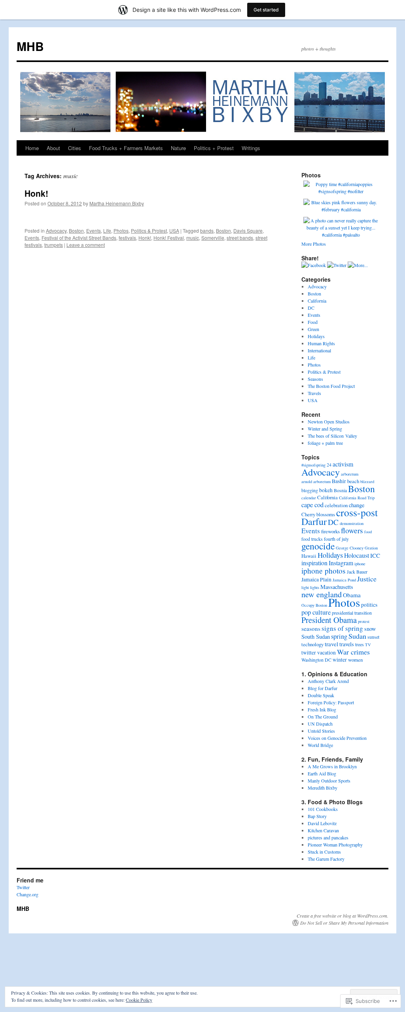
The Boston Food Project (331, 386)
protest (363, 621)
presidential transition (352, 612)
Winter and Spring (325, 428)
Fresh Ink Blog (322, 709)
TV (368, 644)
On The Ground (323, 716)
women (355, 659)
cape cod (312, 504)
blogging (309, 490)
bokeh (326, 490)
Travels (314, 393)
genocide (318, 546)
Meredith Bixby (322, 787)
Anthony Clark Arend (328, 681)
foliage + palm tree (325, 443)
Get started (266, 10)
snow (370, 628)
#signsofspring (313, 465)
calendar (308, 497)
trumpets (53, 244)
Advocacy (56, 230)
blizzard (367, 481)
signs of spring (342, 628)
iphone (359, 563)
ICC (375, 555)
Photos (121, 230)
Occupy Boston (314, 605)
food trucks (312, 539)
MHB (30, 46)
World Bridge (320, 745)
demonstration (351, 523)
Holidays (316, 336)
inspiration (314, 563)
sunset (373, 637)
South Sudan (315, 636)
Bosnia (340, 490)
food (368, 531)
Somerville (212, 237)
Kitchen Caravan (323, 830)
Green (313, 329)
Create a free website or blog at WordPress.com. (342, 915)
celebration (336, 505)
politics (369, 604)
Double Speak (321, 695)
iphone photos (323, 571)
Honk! (36, 193)
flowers (352, 530)
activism (343, 464)
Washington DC (316, 659)
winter (340, 659)
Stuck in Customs (324, 851)
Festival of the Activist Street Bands (79, 237)
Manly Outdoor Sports (329, 780)
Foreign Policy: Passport (331, 702)
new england (321, 594)
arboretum (349, 474)
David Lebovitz (322, 823)
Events (93, 230)
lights (314, 587)
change (356, 505)
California (317, 300)
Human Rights (321, 343)
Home (32, 148)
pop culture (316, 612)
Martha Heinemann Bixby (116, 203)
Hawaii (308, 555)
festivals (127, 237)
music (192, 237)
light (305, 587)
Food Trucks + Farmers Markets (126, 148)
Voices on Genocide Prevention (337, 738)
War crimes (353, 651)
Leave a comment (85, 244)
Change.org (27, 894)
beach (353, 481)
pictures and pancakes (328, 837)
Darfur (314, 521)
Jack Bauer (357, 571)
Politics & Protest (149, 230)
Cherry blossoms (318, 514)
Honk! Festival (168, 237)
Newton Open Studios (329, 421)
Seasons (315, 379)
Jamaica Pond (344, 580)
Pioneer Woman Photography (335, 844)
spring (339, 636)
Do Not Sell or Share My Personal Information (344, 923)
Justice (367, 578)
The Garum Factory (326, 859)
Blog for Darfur (322, 688)
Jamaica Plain (316, 579)
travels (346, 644)
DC (311, 308)
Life (107, 230)
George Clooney (349, 548)
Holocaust (356, 555)
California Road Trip (357, 497)
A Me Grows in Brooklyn (332, 766)
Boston (76, 230)
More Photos (313, 244)
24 (329, 464)
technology (312, 644)
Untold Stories (321, 731)
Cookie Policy (139, 1000)
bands (207, 230)
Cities (74, 148)
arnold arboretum (316, 481)
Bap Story (317, 816)
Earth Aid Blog (322, 773)
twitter (308, 652)
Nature (178, 148)
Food (313, 322)
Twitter (23, 887)
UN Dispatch (320, 723)
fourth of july (336, 539)
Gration (371, 548)
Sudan (357, 636)
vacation (326, 652)
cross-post (357, 512)
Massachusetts (336, 587)
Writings (251, 148)
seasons (310, 628)
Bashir (339, 481)
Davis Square (248, 230)
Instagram (341, 563)
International (319, 350)
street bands (240, 237)
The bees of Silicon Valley (332, 436)
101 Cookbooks (323, 809)
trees (359, 644)
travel (331, 644)
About (53, 148)
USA (174, 230)
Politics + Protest (214, 148)
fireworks (330, 531)
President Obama (329, 619)
